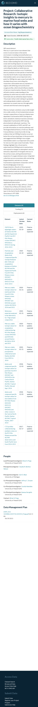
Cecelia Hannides (26, 486)
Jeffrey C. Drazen (27, 480)
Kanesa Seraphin (26, 492)
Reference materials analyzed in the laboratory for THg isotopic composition (11, 315)
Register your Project (12, 700)
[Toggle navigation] (35, 3)
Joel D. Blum (23, 475)
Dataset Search (10, 682)
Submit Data (9, 698)
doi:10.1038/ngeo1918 (11, 195)
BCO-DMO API (10, 688)
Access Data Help (10, 686)
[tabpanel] (19, 331)
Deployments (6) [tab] (19, 213)
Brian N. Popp (27, 461)
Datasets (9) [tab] (19, 205)
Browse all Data (10, 684)
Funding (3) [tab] (19, 209)
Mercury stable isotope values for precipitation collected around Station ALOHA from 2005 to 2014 (11, 353)
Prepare (7, 702)
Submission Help (10, 705)
